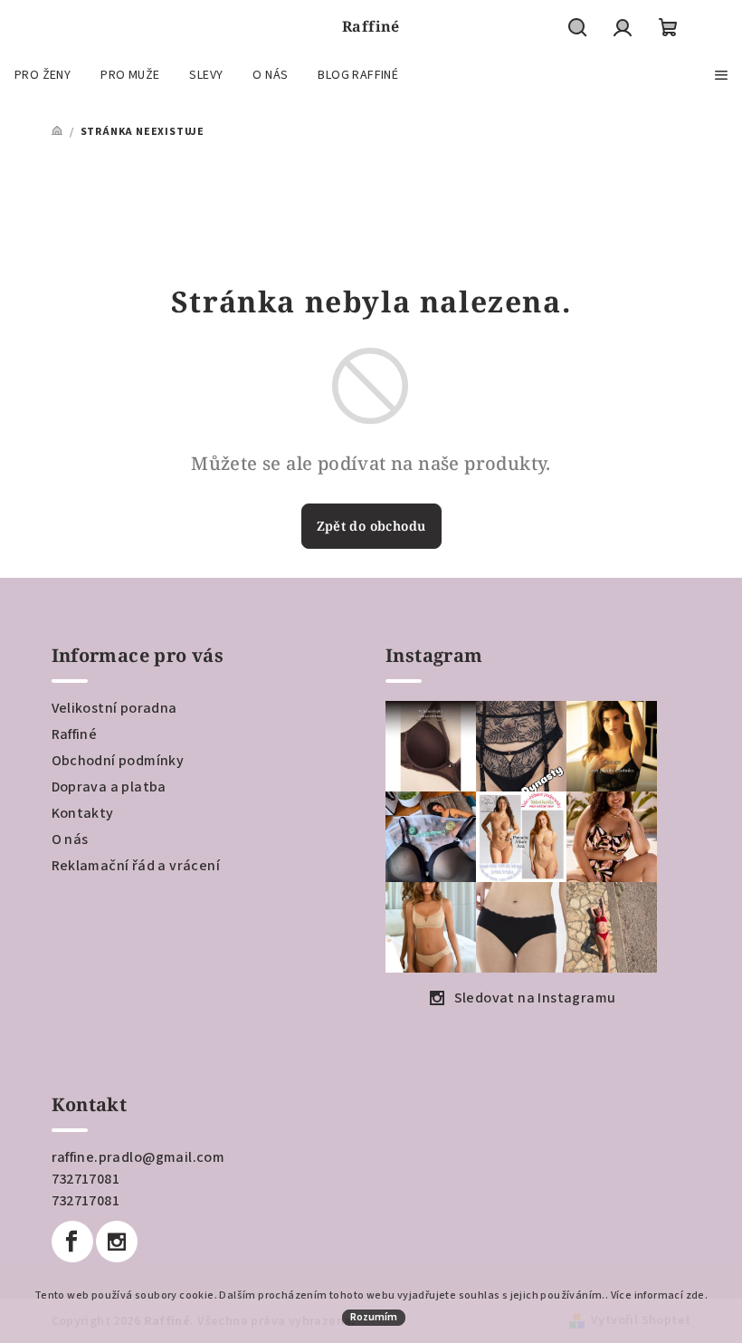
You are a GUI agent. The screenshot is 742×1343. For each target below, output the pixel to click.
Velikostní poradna (114, 708)
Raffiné (75, 734)
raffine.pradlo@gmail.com (138, 1157)
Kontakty (83, 813)
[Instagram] (117, 1241)
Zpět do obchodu (371, 525)
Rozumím (373, 1317)
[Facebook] (72, 1241)
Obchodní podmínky (118, 761)
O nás (70, 839)
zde (695, 1295)
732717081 (86, 1179)
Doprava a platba (109, 787)
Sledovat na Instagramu (535, 998)
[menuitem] (42, 75)
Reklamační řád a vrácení (136, 866)
